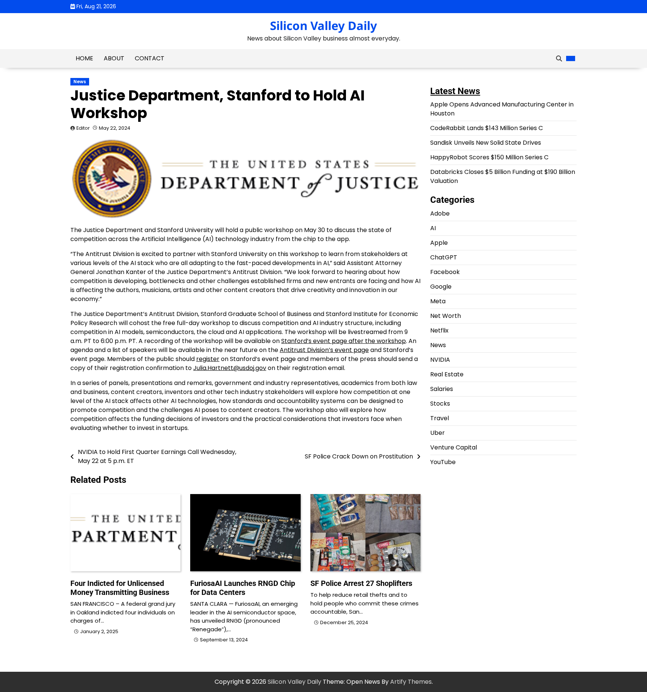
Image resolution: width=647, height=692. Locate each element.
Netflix (439, 331)
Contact (149, 58)
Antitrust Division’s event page (324, 350)
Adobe (440, 214)
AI (433, 228)
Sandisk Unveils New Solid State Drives (485, 143)
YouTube (443, 462)
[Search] (559, 58)
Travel (439, 418)
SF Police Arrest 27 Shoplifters (361, 583)
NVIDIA (440, 360)
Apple (439, 243)
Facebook (445, 272)
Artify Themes (411, 681)
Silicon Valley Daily (323, 25)
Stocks (440, 404)
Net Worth (445, 316)
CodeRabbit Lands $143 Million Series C (486, 128)
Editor (83, 128)
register (207, 359)
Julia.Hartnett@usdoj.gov (229, 368)
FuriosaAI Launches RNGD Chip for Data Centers (242, 588)
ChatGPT (443, 257)
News (79, 82)
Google (441, 287)
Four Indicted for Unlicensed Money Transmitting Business (119, 588)
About (114, 58)
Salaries (441, 389)
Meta (438, 301)
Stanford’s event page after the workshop (343, 341)
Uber (437, 433)
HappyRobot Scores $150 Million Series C (489, 157)
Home (84, 58)
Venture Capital (453, 447)
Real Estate (447, 374)
